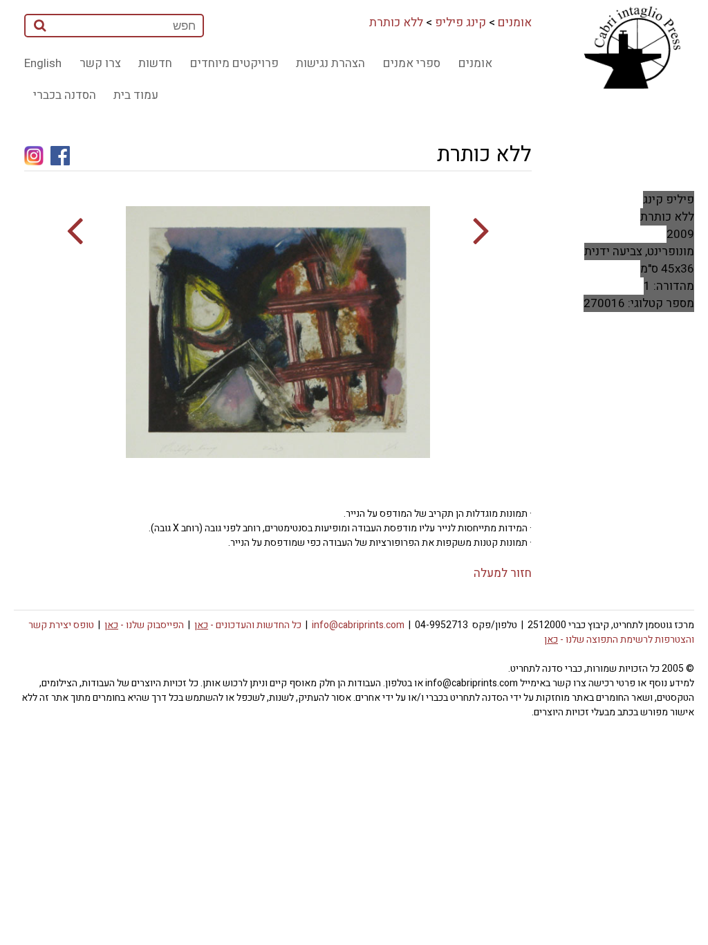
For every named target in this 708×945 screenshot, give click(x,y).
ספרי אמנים (411, 63)
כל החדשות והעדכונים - (247, 625)
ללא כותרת (396, 22)
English (43, 63)
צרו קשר (100, 63)
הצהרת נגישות (330, 63)
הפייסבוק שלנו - (144, 625)
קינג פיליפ (460, 22)
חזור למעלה (503, 573)
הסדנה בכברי (64, 95)
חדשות (155, 63)
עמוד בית (135, 95)
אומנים (515, 22)
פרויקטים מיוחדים (234, 63)
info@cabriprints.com (358, 625)
